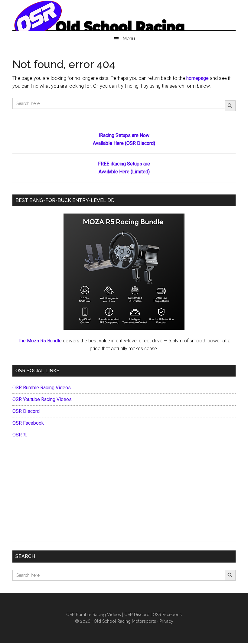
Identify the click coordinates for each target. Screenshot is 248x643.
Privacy (166, 621)
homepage (197, 78)
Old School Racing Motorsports (125, 621)
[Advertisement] (124, 492)
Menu (128, 38)
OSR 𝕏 (19, 435)
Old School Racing (124, 18)
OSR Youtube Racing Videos (42, 399)
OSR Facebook (28, 423)
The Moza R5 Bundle (40, 341)
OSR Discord (26, 411)
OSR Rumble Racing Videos (41, 387)
